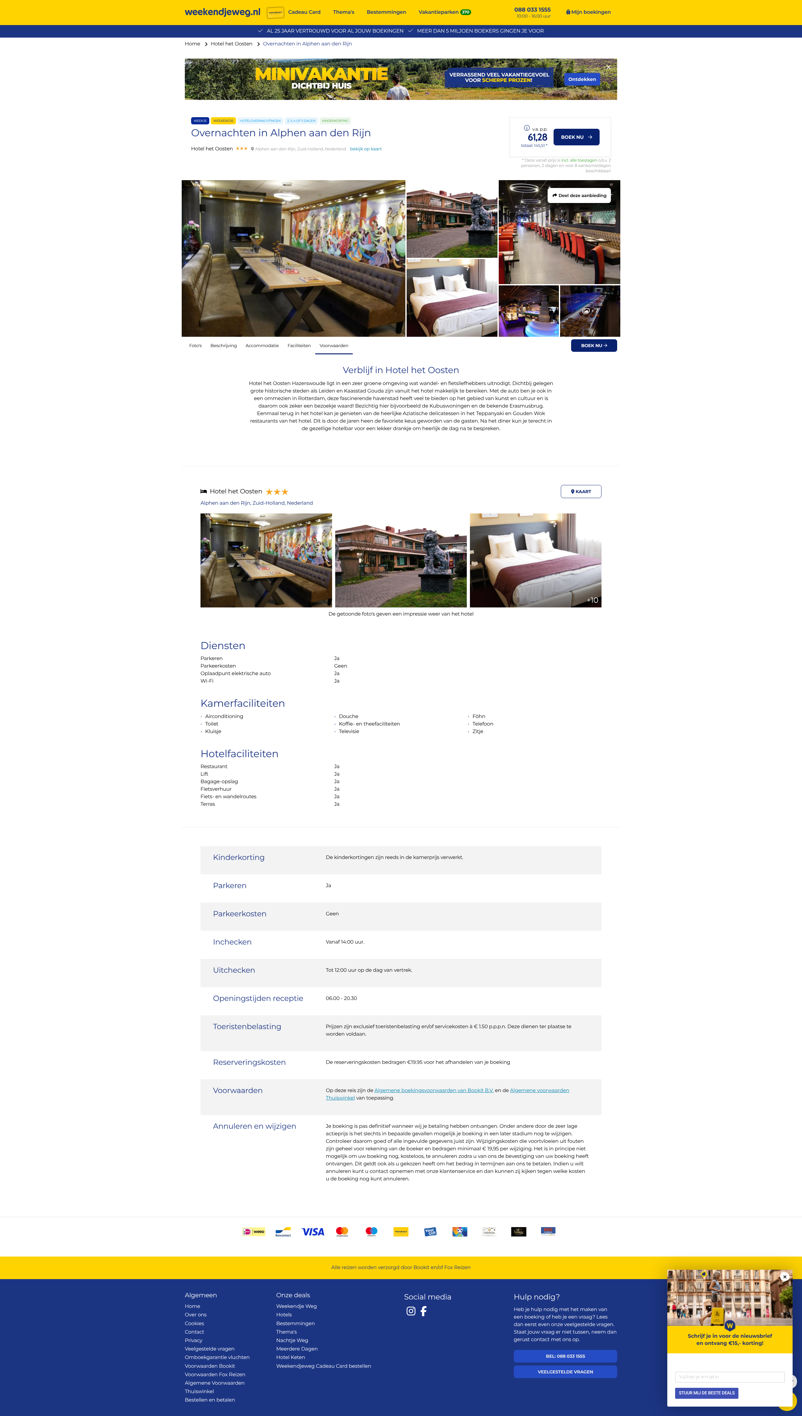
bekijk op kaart (366, 149)
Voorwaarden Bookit (210, 1366)
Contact (194, 1332)
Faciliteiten (299, 345)
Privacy (193, 1341)
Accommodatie (262, 345)
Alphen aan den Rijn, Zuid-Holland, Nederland (256, 503)
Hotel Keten (290, 1358)
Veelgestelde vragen (210, 1349)
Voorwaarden (334, 345)
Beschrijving (224, 345)
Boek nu (592, 345)
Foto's (195, 345)
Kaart (583, 491)
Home (193, 44)
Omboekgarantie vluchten (217, 1358)
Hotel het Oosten (232, 44)
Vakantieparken (439, 12)
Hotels (284, 1315)
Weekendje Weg (296, 1306)
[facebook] (423, 1311)
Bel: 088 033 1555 (565, 1356)
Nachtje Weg (292, 1341)
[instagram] (411, 1311)
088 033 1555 (532, 10)
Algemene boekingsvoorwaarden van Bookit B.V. (434, 1091)
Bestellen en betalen (210, 1400)
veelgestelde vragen (588, 1325)
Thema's (343, 12)
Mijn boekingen (590, 12)
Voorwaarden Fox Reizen (215, 1375)
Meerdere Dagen (297, 1349)
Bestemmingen (386, 12)
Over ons (195, 1315)
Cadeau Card (304, 12)
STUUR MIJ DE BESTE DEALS (707, 1393)
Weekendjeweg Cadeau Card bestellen (323, 1366)
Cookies (194, 1324)
